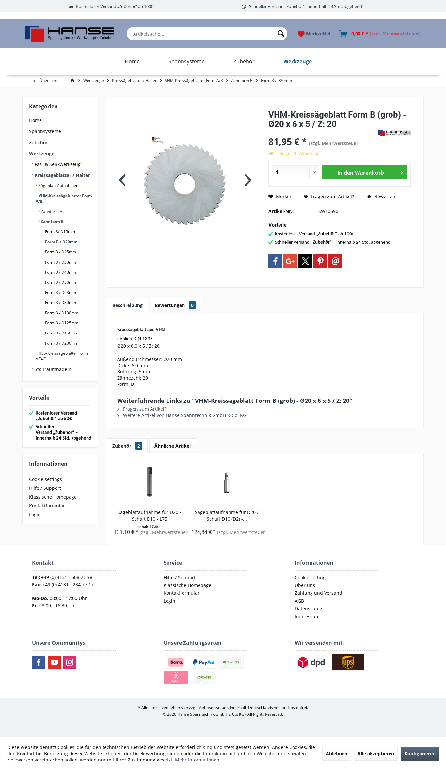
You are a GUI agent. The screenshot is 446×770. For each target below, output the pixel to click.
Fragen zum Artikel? (332, 196)
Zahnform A (51, 211)
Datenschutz (308, 609)
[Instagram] (69, 662)
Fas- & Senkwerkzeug (57, 164)
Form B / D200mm (61, 343)
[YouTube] (54, 662)
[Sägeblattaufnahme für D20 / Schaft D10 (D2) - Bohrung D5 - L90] (226, 483)
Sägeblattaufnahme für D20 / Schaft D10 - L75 (149, 515)
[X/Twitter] (305, 261)
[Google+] (290, 261)
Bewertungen (174, 305)
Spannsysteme (45, 131)
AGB (299, 601)
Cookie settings (45, 479)
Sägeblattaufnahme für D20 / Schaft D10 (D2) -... (227, 515)
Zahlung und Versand (318, 593)
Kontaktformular (47, 506)
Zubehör (38, 142)
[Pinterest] (320, 261)
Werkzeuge (41, 153)
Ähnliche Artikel (172, 446)
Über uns (305, 585)
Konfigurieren (420, 753)
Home (35, 120)
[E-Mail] (335, 261)
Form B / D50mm (60, 282)
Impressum (307, 616)
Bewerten (384, 196)
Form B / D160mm (61, 333)
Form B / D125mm (61, 323)
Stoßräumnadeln (52, 369)
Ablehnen (336, 753)
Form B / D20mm (61, 242)
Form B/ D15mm (59, 231)
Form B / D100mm (61, 313)
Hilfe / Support (45, 488)
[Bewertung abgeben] (322, 132)
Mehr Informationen (197, 760)
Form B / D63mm (60, 292)
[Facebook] (275, 261)
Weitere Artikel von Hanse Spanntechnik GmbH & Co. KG (184, 415)
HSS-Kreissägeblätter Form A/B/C (62, 356)
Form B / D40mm (60, 272)
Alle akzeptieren (376, 753)
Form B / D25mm (60, 252)
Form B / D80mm (60, 302)
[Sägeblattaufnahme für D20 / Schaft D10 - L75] (149, 483)
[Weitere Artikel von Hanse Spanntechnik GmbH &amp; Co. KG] (394, 133)
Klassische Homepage (53, 497)
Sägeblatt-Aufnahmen (58, 185)
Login (35, 514)
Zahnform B (52, 221)
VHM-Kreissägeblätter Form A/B (64, 198)
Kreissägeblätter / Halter (61, 175)
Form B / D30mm (60, 262)
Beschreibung (127, 305)
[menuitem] (207, 33)
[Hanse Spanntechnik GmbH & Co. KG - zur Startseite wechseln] (69, 34)
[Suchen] (280, 33)
